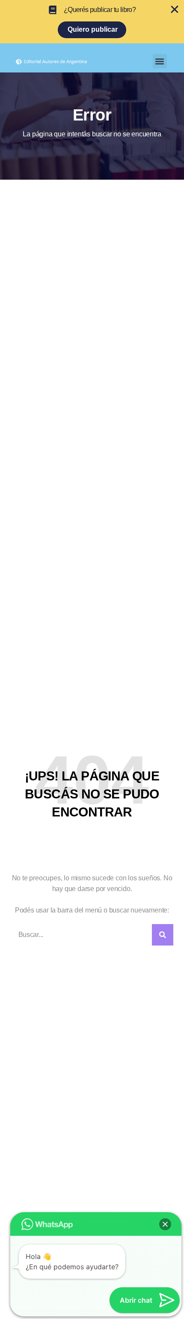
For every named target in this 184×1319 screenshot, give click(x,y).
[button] (160, 61)
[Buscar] (162, 935)
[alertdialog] (92, 21)
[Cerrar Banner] (174, 9)
